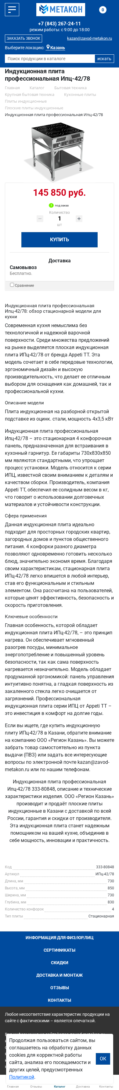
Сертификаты (59, 950)
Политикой (21, 1077)
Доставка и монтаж (59, 975)
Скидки (59, 962)
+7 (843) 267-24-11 (59, 24)
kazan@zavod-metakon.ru (89, 38)
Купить (59, 239)
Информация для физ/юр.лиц (60, 937)
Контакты (59, 1000)
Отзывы (59, 987)
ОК (103, 1059)
